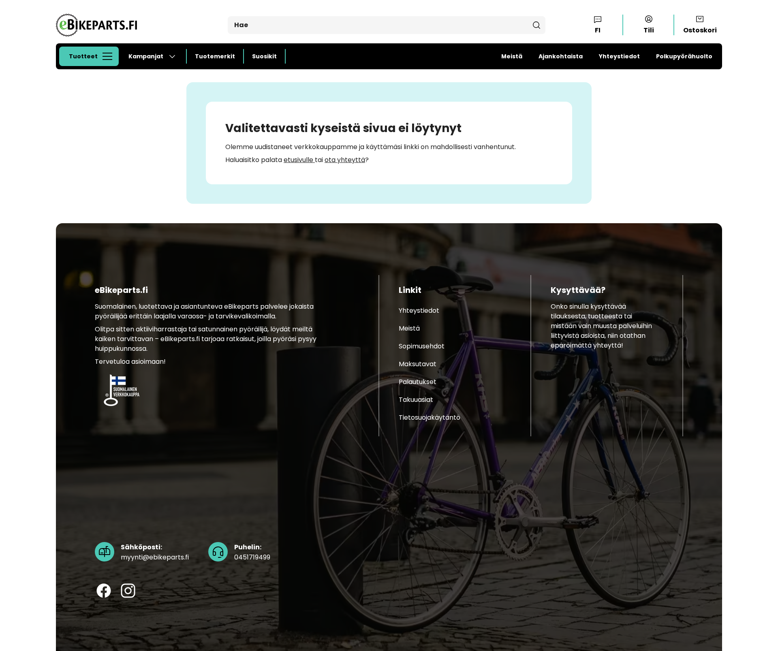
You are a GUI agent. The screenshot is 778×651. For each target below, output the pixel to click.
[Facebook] (104, 591)
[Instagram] (128, 591)
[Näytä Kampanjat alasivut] (175, 56)
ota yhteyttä (345, 159)
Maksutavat (417, 364)
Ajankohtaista (561, 56)
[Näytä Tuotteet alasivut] (110, 56)
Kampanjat (145, 56)
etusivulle (299, 159)
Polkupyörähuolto (684, 56)
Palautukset (417, 382)
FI (598, 30)
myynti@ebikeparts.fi (155, 552)
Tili (648, 30)
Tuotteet (83, 56)
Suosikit (264, 56)
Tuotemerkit (215, 56)
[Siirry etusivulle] (96, 24)
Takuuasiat (416, 400)
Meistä (511, 56)
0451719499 (252, 552)
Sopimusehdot (422, 346)
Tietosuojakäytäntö (429, 418)
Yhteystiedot (619, 56)
